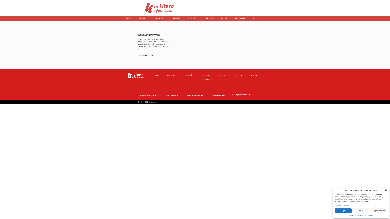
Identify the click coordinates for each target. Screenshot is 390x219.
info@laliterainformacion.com (148, 95)
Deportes (209, 18)
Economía (159, 18)
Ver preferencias (378, 211)
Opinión (224, 18)
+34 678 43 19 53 (172, 95)
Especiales (240, 18)
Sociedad (177, 18)
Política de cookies (353, 215)
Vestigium (154, 102)
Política (141, 18)
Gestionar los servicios (342, 205)
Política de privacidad (366, 215)
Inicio (128, 18)
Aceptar (343, 211)
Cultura (192, 18)
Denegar (361, 211)
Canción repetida (149, 35)
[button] (386, 190)
